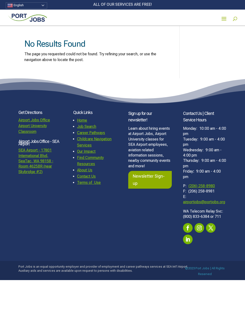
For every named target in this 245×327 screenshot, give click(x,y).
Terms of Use (89, 182)
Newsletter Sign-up (149, 180)
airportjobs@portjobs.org (204, 202)
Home (82, 120)
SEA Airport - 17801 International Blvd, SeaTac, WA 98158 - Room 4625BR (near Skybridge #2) (35, 161)
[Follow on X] (211, 228)
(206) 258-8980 (202, 186)
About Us (84, 170)
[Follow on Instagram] (199, 228)
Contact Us (86, 176)
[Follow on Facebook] (188, 228)
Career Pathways (91, 132)
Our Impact (86, 151)
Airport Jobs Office (34, 120)
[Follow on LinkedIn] (188, 239)
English (18, 5)
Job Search (86, 126)
